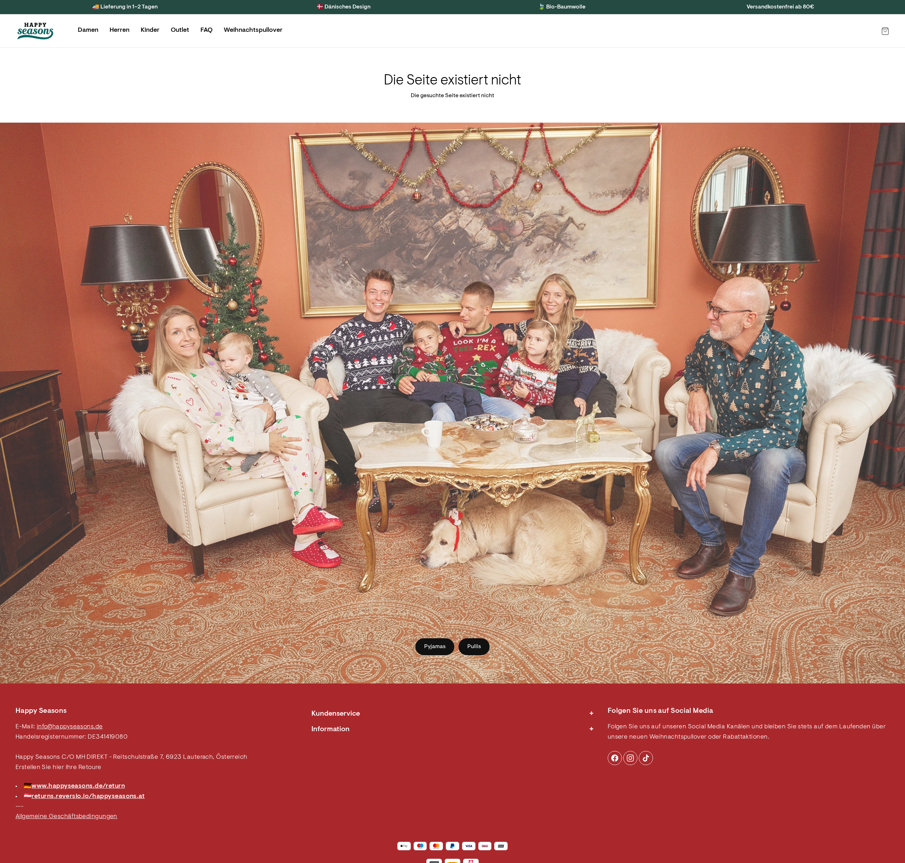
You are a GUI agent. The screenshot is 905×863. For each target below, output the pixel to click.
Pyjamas (434, 647)
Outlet (180, 30)
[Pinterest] (630, 758)
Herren (119, 30)
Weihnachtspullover (253, 30)
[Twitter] (646, 758)
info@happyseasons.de (70, 727)
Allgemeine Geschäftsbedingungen (66, 817)
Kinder (150, 30)
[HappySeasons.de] (35, 31)
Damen (88, 30)
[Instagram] (614, 758)
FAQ (206, 30)
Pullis (474, 647)
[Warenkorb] (885, 31)
